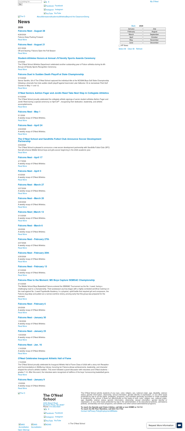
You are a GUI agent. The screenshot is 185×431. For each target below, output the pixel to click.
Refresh (139, 49)
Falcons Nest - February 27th (33, 239)
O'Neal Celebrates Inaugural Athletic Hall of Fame (44, 358)
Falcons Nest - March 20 (31, 198)
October (154, 37)
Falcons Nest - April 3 (29, 171)
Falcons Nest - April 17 (30, 157)
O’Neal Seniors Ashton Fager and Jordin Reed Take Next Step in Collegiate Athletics (63, 93)
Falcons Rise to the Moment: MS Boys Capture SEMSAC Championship (56, 280)
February (131, 32)
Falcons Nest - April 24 (30, 125)
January (131, 29)
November (154, 40)
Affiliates (114, 411)
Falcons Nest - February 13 (32, 266)
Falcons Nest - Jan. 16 (30, 344)
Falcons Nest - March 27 (31, 184)
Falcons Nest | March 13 (31, 211)
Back (133, 26)
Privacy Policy (95, 411)
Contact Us (85, 411)
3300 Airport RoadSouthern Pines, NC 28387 (53, 404)
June (131, 43)
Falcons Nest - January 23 (32, 331)
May (131, 40)
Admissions (46, 16)
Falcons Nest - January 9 (31, 379)
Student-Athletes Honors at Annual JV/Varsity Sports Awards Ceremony (56, 58)
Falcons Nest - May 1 (29, 111)
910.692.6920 (54, 406)
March (131, 34)
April (131, 37)
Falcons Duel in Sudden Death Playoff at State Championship (51, 74)
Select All (122, 49)
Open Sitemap (23, 429)
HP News (124, 45)
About (39, 16)
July (154, 29)
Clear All (131, 49)
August (154, 32)
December (154, 43)
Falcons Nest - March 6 (30, 225)
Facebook (59, 5)
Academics (55, 16)
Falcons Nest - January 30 (32, 317)
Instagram (59, 9)
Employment (106, 411)
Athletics (62, 16)
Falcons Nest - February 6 (32, 303)
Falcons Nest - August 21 (31, 44)
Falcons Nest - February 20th (33, 252)
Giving (86, 16)
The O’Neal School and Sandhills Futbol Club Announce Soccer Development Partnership (59, 140)
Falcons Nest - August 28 (31, 30)
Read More (22, 39)
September (154, 34)
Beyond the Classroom (75, 16)
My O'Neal (154, 1)
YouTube (57, 13)
